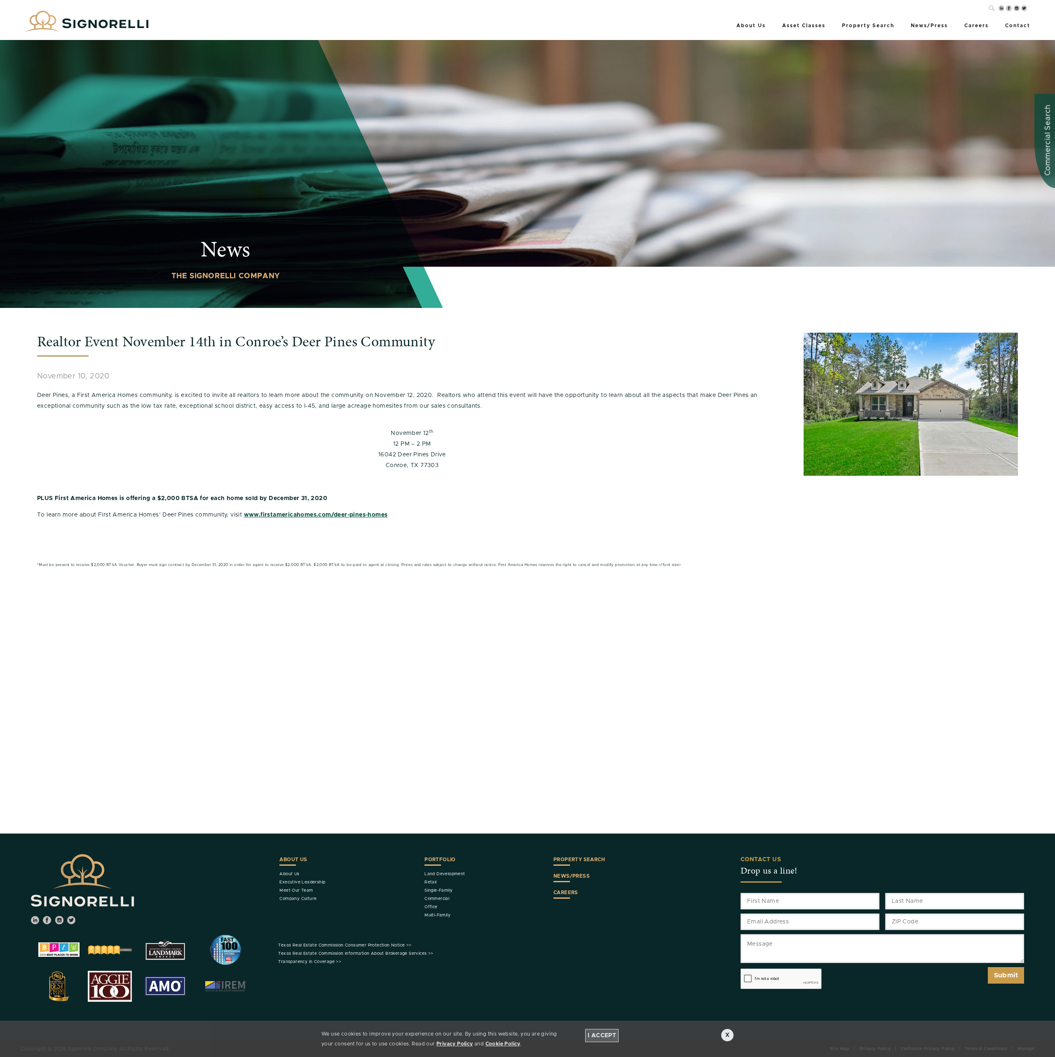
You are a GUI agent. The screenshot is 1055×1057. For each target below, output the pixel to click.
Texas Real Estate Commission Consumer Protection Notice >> (344, 945)
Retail (430, 882)
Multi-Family (437, 915)
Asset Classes (803, 25)
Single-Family (438, 890)
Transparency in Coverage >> (309, 962)
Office (430, 907)
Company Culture (297, 899)
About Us (751, 25)
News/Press (929, 25)
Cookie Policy (502, 1043)
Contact (1017, 25)
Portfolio (440, 859)
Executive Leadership (302, 882)
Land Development (444, 874)
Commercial (436, 899)
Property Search (868, 25)
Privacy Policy (454, 1043)
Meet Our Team (296, 890)
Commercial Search (1048, 140)
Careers (976, 25)
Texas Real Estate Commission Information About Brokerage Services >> (355, 953)
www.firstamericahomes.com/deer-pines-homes (316, 515)
